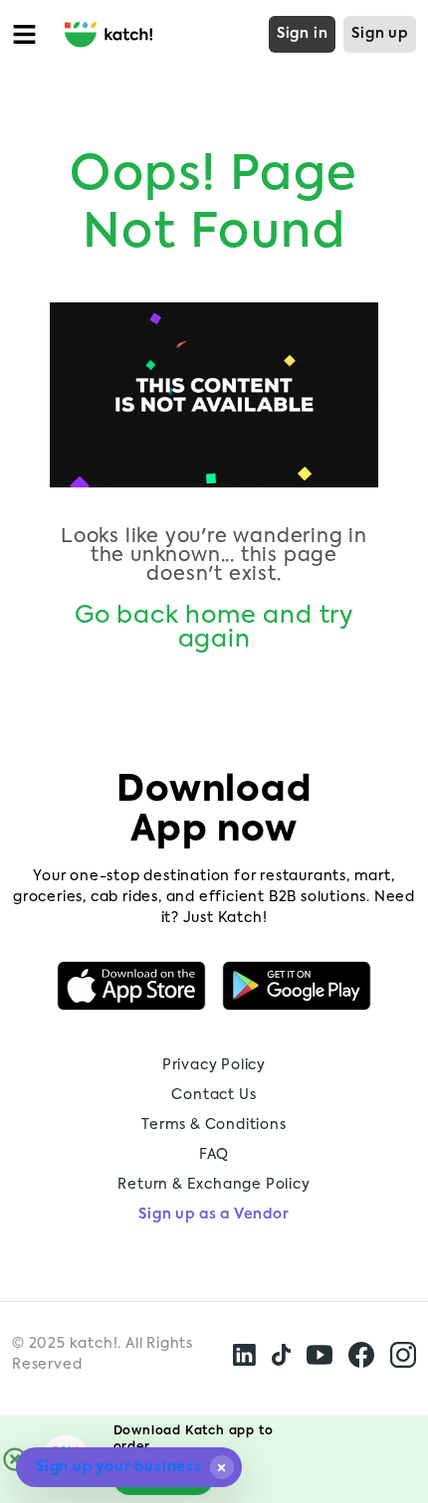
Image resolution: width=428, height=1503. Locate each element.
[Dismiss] (222, 1467)
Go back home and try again (214, 628)
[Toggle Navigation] (28, 34)
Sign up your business (119, 1467)
